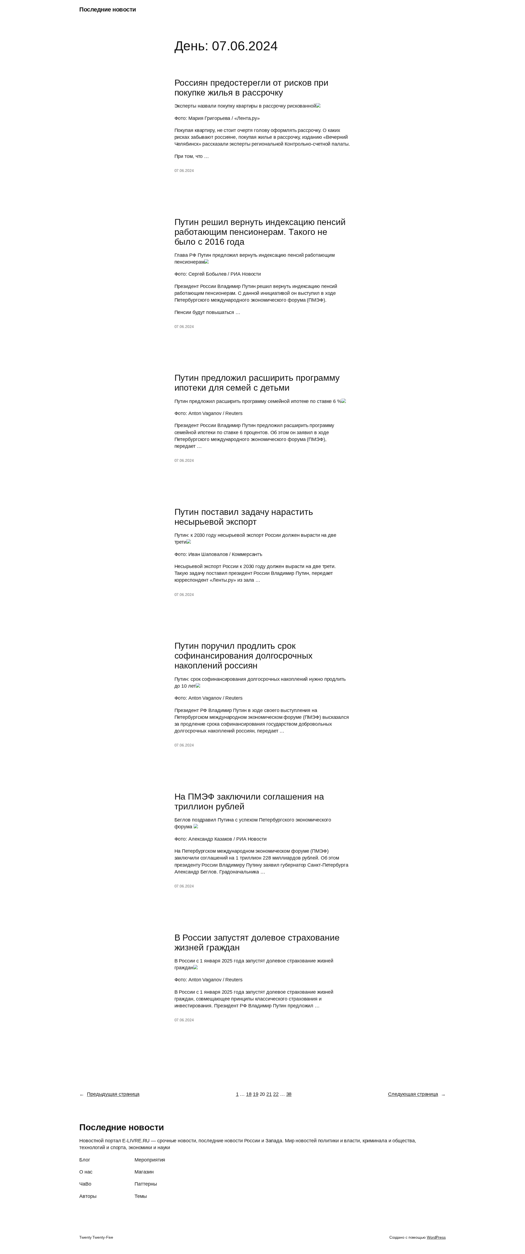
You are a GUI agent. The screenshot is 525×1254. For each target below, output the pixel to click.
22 (276, 1094)
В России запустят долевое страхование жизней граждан (257, 942)
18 (249, 1094)
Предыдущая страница (109, 1094)
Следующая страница (417, 1094)
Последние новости (107, 9)
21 (269, 1094)
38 (289, 1094)
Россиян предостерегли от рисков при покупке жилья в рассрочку (251, 87)
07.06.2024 (184, 170)
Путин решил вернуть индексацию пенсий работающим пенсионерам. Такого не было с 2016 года (260, 232)
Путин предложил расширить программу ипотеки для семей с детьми (257, 383)
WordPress (436, 1237)
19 (255, 1094)
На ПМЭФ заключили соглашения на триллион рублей (249, 801)
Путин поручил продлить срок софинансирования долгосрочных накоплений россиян (243, 655)
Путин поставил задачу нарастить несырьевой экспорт (243, 517)
